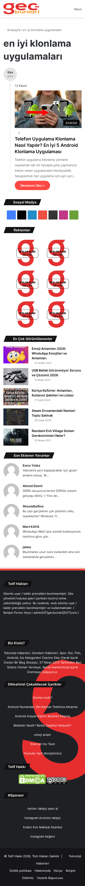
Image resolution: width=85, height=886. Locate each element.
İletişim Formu (13, 612)
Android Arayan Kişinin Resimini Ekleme (42, 716)
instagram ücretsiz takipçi (42, 818)
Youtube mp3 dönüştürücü (43, 753)
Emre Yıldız (31, 465)
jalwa (27, 547)
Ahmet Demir (33, 486)
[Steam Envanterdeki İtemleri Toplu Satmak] (15, 416)
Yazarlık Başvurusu (50, 878)
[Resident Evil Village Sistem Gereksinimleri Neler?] (15, 437)
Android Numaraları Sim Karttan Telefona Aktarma (42, 707)
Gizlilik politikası (21, 870)
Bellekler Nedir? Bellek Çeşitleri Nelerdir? (42, 725)
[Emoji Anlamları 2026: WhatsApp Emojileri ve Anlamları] (15, 354)
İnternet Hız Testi (42, 744)
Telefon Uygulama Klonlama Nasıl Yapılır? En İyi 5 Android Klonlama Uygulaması (46, 145)
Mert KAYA (31, 527)
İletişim (70, 870)
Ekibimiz (28, 878)
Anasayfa (13, 30)
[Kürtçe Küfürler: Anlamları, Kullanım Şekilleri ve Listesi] (15, 396)
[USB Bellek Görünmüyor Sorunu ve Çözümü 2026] (15, 376)
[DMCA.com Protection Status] (32, 783)
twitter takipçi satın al (42, 808)
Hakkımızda (43, 870)
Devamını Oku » (32, 185)
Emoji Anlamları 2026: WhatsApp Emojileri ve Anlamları (49, 353)
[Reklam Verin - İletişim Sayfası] (27, 253)
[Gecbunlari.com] (21, 8)
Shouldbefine (33, 506)
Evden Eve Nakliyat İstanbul (42, 827)
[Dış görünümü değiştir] (63, 11)
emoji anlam (42, 734)
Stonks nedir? (42, 697)
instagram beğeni (42, 836)
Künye (58, 870)
